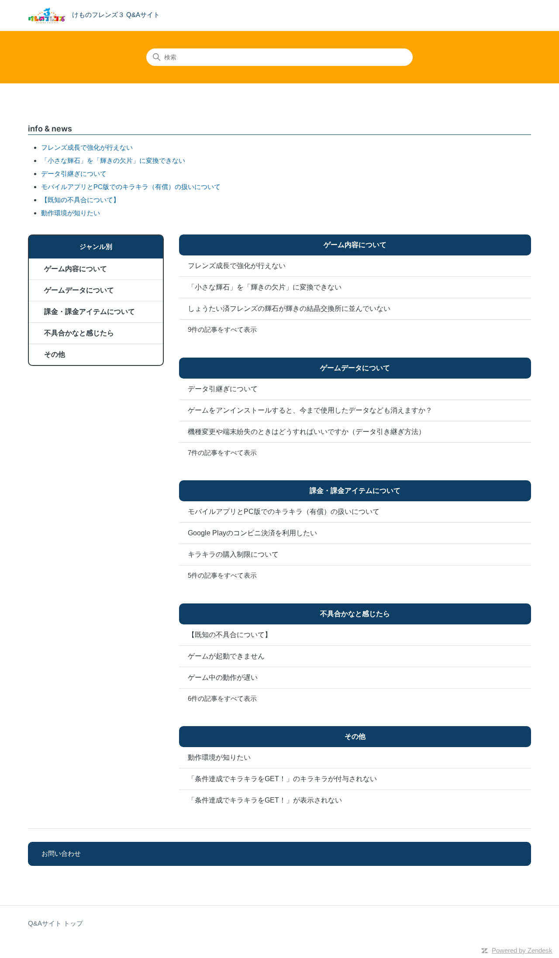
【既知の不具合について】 (80, 199)
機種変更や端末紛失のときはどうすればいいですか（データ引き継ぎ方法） (306, 431)
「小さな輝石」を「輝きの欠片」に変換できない (113, 160)
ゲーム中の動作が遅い (223, 677)
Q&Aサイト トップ (55, 923)
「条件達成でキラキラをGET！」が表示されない (265, 800)
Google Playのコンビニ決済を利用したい (252, 533)
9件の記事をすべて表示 (222, 329)
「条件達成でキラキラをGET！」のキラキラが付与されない (282, 778)
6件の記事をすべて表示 (222, 698)
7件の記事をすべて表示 (222, 452)
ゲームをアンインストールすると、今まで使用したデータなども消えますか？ (310, 410)
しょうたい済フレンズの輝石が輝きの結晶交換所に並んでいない (289, 308)
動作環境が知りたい (70, 213)
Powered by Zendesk (522, 950)
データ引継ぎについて (74, 173)
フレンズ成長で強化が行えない (87, 147)
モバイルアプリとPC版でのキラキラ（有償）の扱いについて (131, 186)
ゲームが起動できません (226, 656)
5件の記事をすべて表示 (222, 575)
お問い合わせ (61, 853)
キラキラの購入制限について (233, 554)
